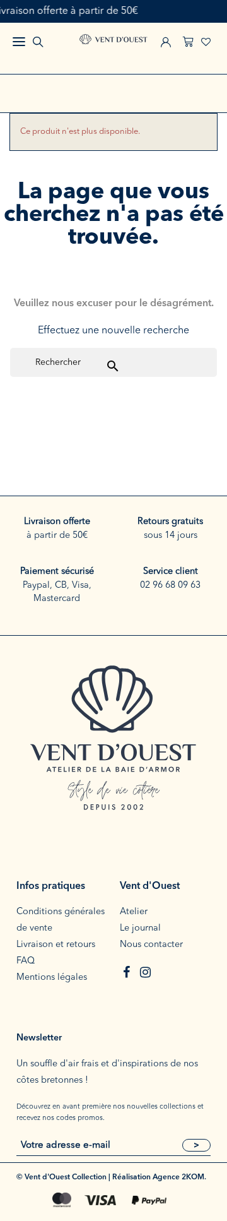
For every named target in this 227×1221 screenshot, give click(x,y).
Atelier (134, 912)
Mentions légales (51, 977)
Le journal (140, 928)
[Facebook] (126, 972)
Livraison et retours (55, 945)
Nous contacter (151, 945)
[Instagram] (145, 972)
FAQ (25, 961)
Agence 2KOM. (179, 1177)
